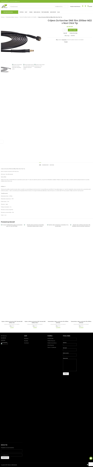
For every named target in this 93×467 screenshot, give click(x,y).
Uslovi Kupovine (50, 345)
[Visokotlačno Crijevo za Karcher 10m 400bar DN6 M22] (58, 272)
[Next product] (91, 17)
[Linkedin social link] (73, 42)
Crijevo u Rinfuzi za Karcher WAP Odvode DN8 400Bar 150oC (34, 322)
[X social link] (86, 1)
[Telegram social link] (74, 42)
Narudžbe (26, 340)
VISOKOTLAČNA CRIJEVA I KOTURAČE (28, 17)
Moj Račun (26, 338)
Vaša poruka (65, 358)
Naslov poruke (66, 353)
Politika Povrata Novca (51, 342)
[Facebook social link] (85, 1)
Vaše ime (64, 342)
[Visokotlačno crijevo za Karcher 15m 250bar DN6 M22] (81, 272)
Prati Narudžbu (50, 338)
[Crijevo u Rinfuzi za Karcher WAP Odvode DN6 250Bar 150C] (12, 272)
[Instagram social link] (88, 1)
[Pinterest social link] (91, 1)
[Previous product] (88, 17)
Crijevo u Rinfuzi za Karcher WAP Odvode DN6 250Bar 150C (11, 322)
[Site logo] (4, 6)
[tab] (40, 164)
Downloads (26, 342)
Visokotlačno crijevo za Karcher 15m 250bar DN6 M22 (81, 322)
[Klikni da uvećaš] (3, 61)
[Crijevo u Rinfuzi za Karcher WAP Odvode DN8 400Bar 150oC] (35, 272)
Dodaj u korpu (72, 29)
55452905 (72, 35)
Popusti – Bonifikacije (51, 347)
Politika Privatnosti (51, 340)
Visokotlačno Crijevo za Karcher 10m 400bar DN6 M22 (58, 322)
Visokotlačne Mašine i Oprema (12, 17)
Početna (2, 17)
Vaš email (65, 347)
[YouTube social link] (89, 1)
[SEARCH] (66, 6)
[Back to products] (90, 17)
